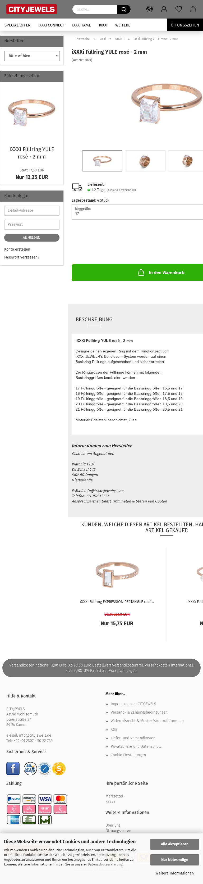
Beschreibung (94, 319)
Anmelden (31, 237)
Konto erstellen (17, 249)
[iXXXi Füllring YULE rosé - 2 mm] (31, 112)
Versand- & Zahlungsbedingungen (139, 712)
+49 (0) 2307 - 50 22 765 (33, 740)
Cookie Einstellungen (128, 755)
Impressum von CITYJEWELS (133, 704)
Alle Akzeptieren (174, 844)
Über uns (113, 825)
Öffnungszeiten (118, 830)
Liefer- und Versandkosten (133, 738)
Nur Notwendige (174, 860)
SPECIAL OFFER (17, 25)
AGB (114, 729)
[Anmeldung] (164, 9)
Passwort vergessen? (21, 257)
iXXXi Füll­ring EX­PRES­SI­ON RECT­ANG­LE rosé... (117, 602)
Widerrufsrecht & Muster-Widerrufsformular (147, 721)
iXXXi (103, 25)
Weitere (122, 25)
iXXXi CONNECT (51, 25)
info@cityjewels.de (35, 735)
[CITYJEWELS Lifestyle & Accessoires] (35, 9)
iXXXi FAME (81, 25)
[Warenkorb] (193, 9)
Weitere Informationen (174, 873)
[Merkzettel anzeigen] (179, 9)
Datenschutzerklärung (105, 864)
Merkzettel (114, 796)
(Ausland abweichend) (121, 190)
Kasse (110, 801)
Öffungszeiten (185, 25)
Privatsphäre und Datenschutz (136, 746)
